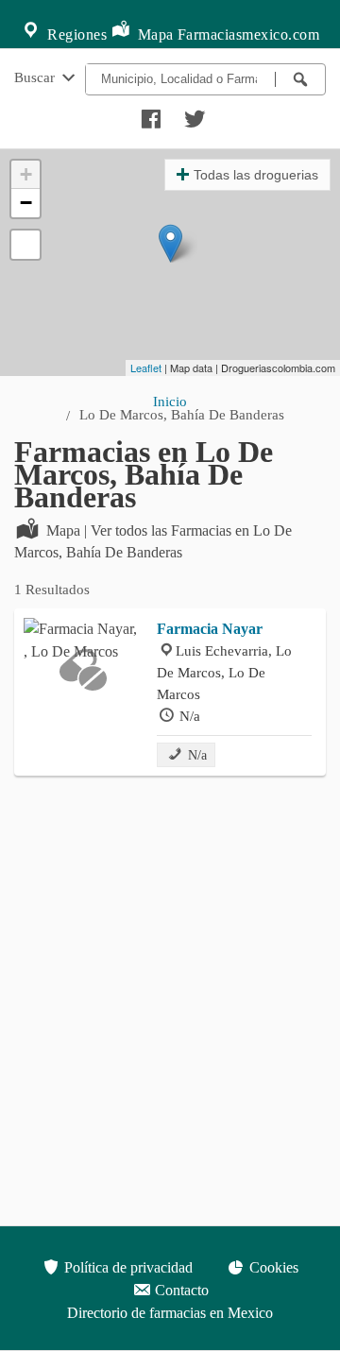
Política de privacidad (126, 1267)
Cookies (272, 1267)
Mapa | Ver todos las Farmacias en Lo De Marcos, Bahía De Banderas (153, 541)
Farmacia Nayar (210, 629)
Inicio (170, 401)
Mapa (153, 34)
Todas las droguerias (256, 174)
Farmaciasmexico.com (249, 34)
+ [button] (26, 174)
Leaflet (146, 367)
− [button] (26, 202)
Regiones (75, 34)
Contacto (180, 1290)
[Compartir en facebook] (148, 114)
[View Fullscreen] (25, 245)
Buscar (36, 77)
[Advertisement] (170, 965)
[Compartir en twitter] (192, 114)
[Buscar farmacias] (300, 79)
